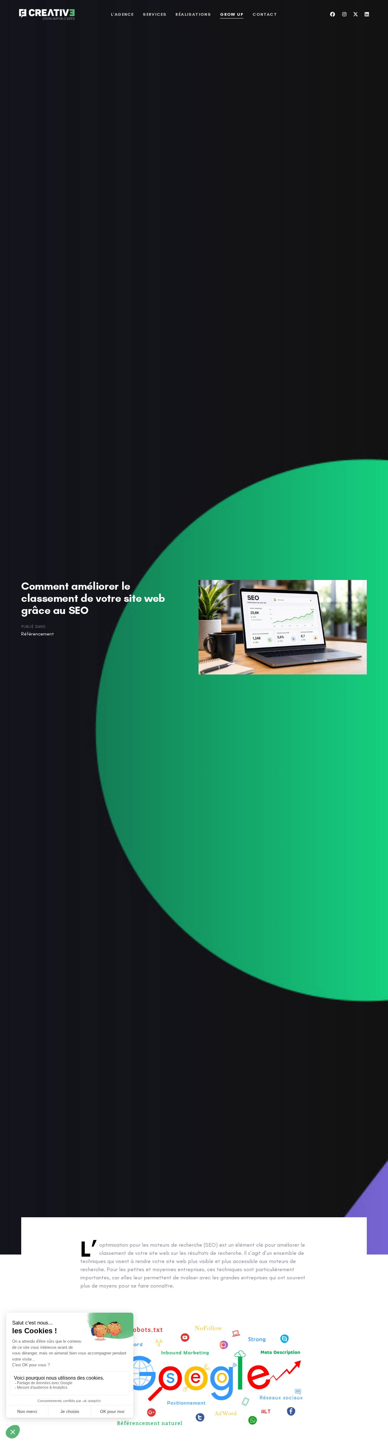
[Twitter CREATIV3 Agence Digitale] (355, 14)
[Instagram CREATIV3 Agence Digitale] (344, 14)
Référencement (37, 633)
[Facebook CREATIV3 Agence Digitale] (332, 14)
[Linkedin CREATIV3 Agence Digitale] (367, 14)
